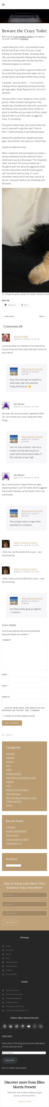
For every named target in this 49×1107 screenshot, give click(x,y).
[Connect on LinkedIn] (10, 1026)
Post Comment (12, 723)
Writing (9, 805)
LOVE (8, 785)
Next (41, 316)
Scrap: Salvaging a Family (17, 839)
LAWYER (10, 781)
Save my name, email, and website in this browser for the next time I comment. (23, 709)
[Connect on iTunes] (35, 1026)
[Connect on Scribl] (41, 1026)
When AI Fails (12, 835)
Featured (10, 757)
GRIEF (8, 769)
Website (6, 697)
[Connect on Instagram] (16, 1026)
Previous (9, 316)
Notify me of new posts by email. (20, 715)
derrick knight (21, 336)
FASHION (10, 753)
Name (5, 674)
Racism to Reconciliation (17, 789)
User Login (7, 1035)
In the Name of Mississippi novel (21, 777)
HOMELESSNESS (14, 773)
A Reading (10, 827)
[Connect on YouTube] (28, 1026)
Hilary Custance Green (25, 542)
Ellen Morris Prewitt (24, 37)
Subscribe (10, 922)
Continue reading (24, 1101)
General (24, 39)
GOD (8, 765)
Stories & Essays (13, 794)
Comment (6, 640)
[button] (3, 4)
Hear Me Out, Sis (13, 843)
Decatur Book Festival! (16, 831)
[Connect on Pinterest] (22, 1026)
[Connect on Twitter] (4, 1026)
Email (5, 686)
